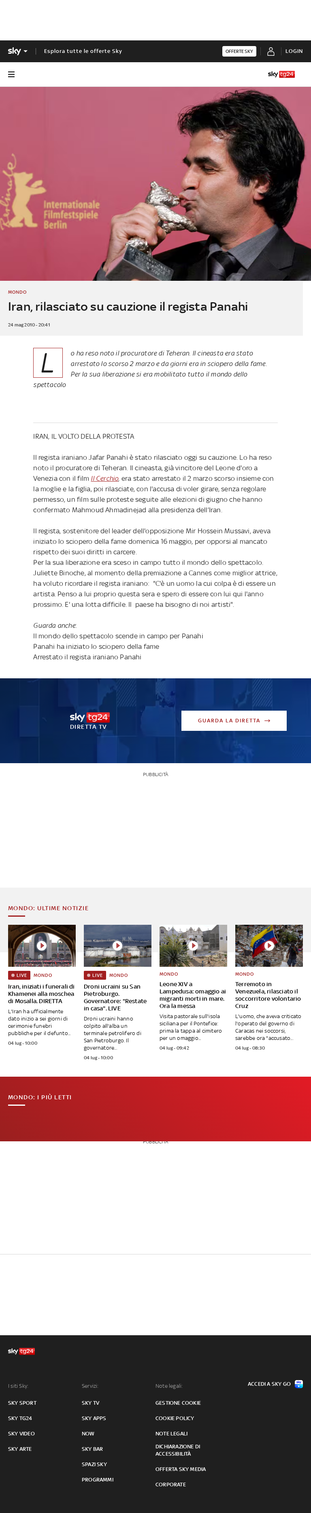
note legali (171, 1434)
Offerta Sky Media (181, 1469)
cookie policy (175, 1418)
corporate (171, 1484)
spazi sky (94, 1464)
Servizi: (90, 1386)
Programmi (97, 1480)
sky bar (92, 1449)
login (294, 51)
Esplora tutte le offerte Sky (83, 51)
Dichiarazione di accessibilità (178, 1450)
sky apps (94, 1418)
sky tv (90, 1403)
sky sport (22, 1403)
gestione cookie (178, 1403)
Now (88, 1434)
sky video (21, 1434)
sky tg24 (20, 1418)
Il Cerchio (104, 478)
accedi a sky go (269, 1384)
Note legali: (169, 1386)
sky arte (20, 1449)
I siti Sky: (18, 1386)
